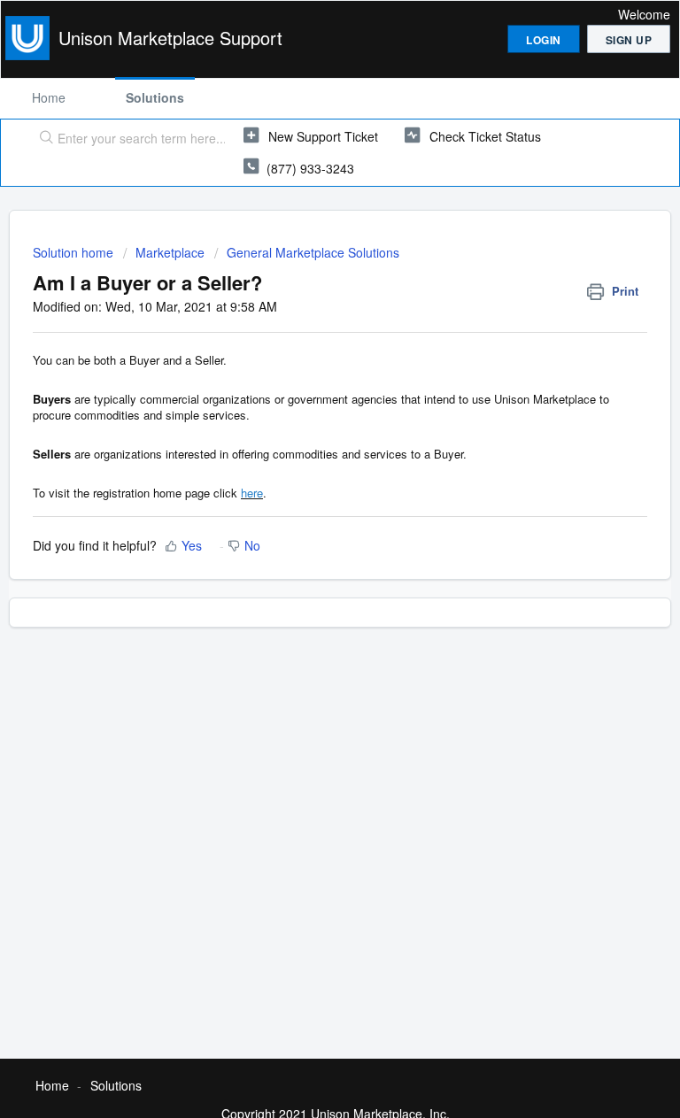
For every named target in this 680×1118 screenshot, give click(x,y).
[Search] (42, 139)
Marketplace (170, 252)
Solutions (155, 97)
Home (49, 97)
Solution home (75, 252)
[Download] (307, 550)
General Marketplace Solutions (313, 252)
